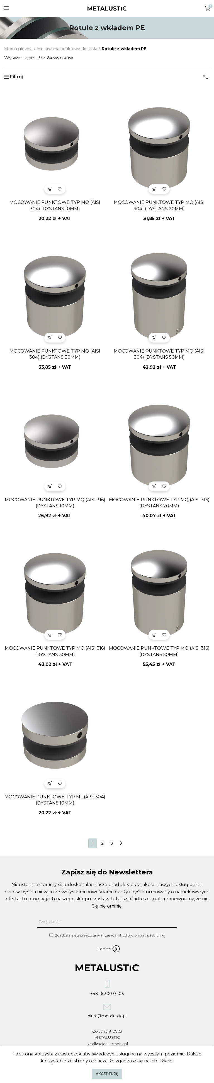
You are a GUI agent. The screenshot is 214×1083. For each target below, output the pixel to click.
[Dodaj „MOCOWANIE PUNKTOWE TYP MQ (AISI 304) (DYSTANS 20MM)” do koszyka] (154, 189)
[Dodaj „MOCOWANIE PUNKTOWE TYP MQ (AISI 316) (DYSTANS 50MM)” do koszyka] (154, 635)
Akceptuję (107, 1074)
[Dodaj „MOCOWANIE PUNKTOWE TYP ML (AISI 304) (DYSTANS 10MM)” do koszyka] (50, 783)
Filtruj (16, 77)
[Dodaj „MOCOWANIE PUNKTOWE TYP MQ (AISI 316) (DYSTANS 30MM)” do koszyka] (50, 635)
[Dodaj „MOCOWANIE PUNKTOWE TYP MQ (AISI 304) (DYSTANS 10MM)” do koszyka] (50, 189)
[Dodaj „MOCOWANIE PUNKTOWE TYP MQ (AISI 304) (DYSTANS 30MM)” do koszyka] (50, 338)
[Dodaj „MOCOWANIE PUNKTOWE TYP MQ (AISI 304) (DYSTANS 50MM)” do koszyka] (154, 338)
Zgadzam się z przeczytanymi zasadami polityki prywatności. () (109, 935)
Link (160, 935)
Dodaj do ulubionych (60, 189)
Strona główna (18, 48)
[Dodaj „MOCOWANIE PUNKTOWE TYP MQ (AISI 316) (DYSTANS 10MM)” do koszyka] (50, 486)
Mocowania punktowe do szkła (67, 48)
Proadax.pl (117, 1043)
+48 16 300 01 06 (107, 992)
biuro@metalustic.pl (107, 1015)
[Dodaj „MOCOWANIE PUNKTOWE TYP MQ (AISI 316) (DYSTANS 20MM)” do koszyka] (154, 486)
